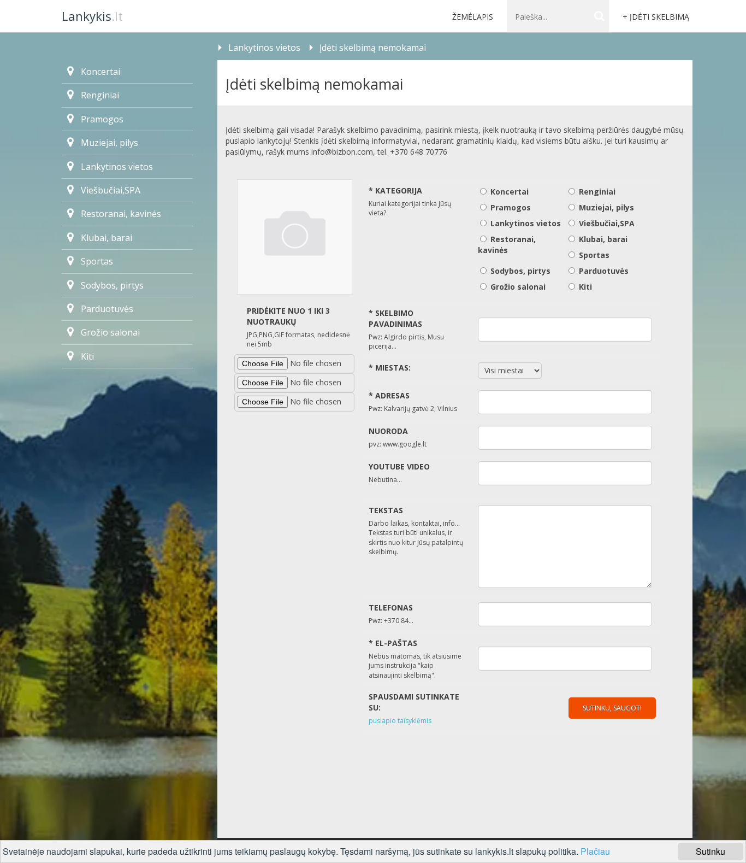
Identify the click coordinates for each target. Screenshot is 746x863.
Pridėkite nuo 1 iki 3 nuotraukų (288, 316)
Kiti (87, 356)
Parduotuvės (107, 309)
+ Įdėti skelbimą (656, 16)
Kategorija (395, 190)
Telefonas (391, 607)
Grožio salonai (110, 332)
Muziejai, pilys (109, 143)
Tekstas (386, 510)
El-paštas (393, 643)
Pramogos (102, 119)
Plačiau (595, 851)
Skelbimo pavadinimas (395, 318)
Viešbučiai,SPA (110, 190)
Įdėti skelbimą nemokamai (372, 48)
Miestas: (390, 367)
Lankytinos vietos (264, 48)
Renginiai (100, 95)
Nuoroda (388, 431)
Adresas (389, 395)
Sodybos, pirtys (112, 285)
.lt (92, 16)
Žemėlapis (472, 16)
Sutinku (710, 851)
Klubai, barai (106, 238)
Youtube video (399, 466)
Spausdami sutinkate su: (414, 702)
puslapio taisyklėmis (400, 720)
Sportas (97, 261)
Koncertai (100, 72)
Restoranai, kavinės (121, 214)
